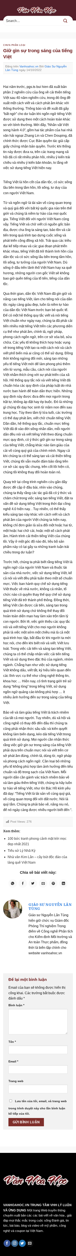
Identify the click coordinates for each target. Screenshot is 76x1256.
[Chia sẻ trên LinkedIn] (63, 883)
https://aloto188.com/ (46, 1167)
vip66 (33, 1162)
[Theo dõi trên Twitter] (22, 1243)
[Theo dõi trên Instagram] (14, 1243)
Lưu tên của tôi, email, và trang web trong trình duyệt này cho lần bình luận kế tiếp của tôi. (37, 1107)
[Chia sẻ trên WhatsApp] (12, 883)
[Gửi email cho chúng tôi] (29, 1243)
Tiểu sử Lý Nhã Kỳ (21, 850)
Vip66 (5, 1162)
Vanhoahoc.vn (28, 66)
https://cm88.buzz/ (53, 1162)
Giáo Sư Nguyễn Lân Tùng (50, 906)
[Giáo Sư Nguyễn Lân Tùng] (12, 909)
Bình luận (16, 1005)
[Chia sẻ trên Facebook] (23, 883)
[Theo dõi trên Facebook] (7, 1243)
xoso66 (19, 1162)
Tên (12, 1041)
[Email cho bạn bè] (43, 883)
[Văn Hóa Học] (38, 10)
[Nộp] (65, 21)
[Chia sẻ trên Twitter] (33, 883)
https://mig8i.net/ (14, 1167)
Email (13, 1061)
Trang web (15, 1081)
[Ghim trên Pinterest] (53, 883)
